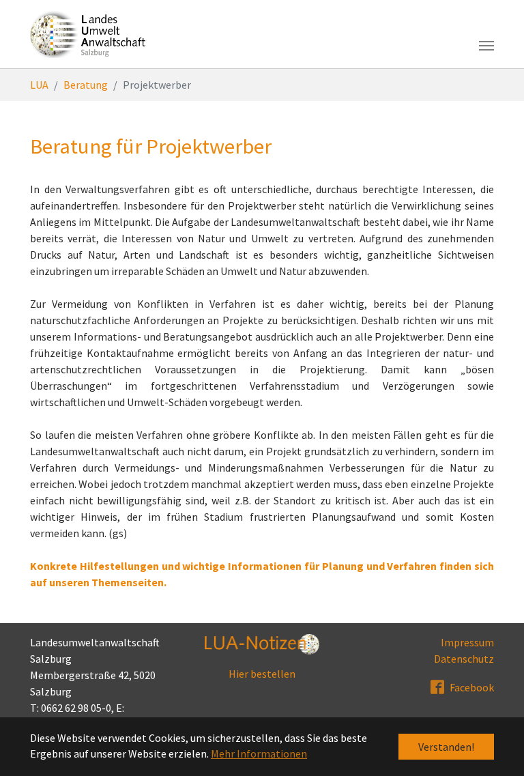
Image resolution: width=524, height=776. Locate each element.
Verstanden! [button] (446, 746)
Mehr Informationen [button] (259, 753)
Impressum (467, 642)
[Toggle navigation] (486, 45)
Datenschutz (464, 658)
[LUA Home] (88, 34)
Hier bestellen (262, 673)
